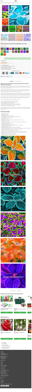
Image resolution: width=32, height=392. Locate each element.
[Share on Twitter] (4, 76)
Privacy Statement (3, 366)
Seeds (20, 290)
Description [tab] (12, 81)
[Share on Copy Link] (12, 76)
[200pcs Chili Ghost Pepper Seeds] (7, 325)
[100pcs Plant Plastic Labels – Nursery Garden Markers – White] (7, 302)
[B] (4, 49)
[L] (4, 51)
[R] (24, 51)
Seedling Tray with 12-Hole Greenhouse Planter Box (20, 309)
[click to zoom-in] (16, 18)
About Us (2, 361)
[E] (13, 49)
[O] (16, 51)
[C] (7, 49)
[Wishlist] (11, 296)
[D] (10, 49)
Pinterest (2, 382)
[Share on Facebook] (3, 76)
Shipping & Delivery (3, 372)
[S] (27, 51)
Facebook (2, 381)
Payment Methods (3, 371)
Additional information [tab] (18, 81)
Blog (1, 378)
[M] (7, 51)
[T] (2, 54)
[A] (2, 49)
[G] (19, 49)
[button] (3, 58)
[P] (19, 51)
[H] (21, 49)
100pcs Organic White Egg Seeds (19, 332)
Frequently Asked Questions (5, 370)
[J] (27, 49)
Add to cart (17, 58)
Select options (7, 338)
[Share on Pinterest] (6, 76)
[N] (13, 51)
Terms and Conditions (4, 365)
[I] (24, 49)
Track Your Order (3, 369)
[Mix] (10, 51)
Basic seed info (3, 377)
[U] (4, 54)
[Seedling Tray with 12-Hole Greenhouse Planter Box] (20, 301)
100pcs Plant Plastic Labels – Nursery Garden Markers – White (6, 309)
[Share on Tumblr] (10, 76)
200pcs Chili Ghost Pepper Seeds (6, 332)
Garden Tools (16, 308)
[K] (2, 51)
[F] (16, 49)
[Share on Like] (1, 76)
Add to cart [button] (6, 312)
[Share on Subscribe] (9, 76)
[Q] (21, 51)
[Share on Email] (7, 76)
